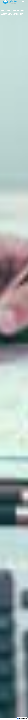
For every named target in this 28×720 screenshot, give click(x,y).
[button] (23, 2)
